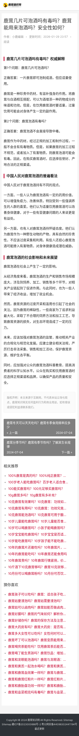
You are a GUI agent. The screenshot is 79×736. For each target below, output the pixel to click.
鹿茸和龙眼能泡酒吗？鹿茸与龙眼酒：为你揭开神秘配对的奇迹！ (38, 659)
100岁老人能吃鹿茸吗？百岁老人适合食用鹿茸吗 (38, 482)
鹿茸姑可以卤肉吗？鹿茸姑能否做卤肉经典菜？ (38, 607)
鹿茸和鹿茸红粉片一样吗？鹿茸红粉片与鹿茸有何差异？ (38, 679)
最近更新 (39, 728)
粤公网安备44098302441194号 (59, 724)
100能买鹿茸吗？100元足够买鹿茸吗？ (36, 489)
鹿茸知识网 (34, 720)
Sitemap (68, 720)
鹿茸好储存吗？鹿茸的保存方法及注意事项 (38, 620)
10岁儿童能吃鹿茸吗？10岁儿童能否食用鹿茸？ (38, 521)
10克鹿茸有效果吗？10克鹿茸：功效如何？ (38, 502)
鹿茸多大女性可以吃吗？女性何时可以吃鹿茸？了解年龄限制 (38, 633)
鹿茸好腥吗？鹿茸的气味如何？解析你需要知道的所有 (38, 614)
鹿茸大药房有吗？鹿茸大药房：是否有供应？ (38, 627)
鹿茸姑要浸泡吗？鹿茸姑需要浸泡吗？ (35, 601)
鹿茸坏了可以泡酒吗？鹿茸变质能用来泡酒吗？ (38, 640)
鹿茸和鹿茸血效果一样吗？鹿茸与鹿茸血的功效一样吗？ (38, 673)
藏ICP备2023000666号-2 (26, 724)
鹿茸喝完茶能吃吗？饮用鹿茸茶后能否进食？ (38, 646)
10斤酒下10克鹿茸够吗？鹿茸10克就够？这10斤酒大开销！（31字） (38, 567)
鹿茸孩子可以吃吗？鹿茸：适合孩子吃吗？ (38, 594)
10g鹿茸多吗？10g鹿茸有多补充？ (33, 495)
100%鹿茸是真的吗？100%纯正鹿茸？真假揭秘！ (38, 476)
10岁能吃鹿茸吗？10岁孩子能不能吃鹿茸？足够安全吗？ (38, 541)
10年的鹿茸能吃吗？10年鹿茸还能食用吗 (37, 554)
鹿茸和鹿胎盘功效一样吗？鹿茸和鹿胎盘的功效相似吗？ (38, 686)
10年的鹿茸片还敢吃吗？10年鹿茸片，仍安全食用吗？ (38, 547)
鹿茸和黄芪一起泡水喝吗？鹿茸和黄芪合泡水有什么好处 (38, 666)
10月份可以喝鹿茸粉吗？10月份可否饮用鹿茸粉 (38, 573)
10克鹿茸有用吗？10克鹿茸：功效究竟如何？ (38, 508)
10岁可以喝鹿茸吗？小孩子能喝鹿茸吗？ (37, 528)
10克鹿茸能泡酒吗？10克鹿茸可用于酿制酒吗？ (38, 515)
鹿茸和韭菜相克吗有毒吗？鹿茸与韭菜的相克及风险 (38, 692)
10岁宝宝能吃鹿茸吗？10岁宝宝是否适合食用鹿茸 (38, 534)
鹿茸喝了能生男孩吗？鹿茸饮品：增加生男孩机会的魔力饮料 (38, 653)
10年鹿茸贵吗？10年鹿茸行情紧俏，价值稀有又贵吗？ (38, 560)
